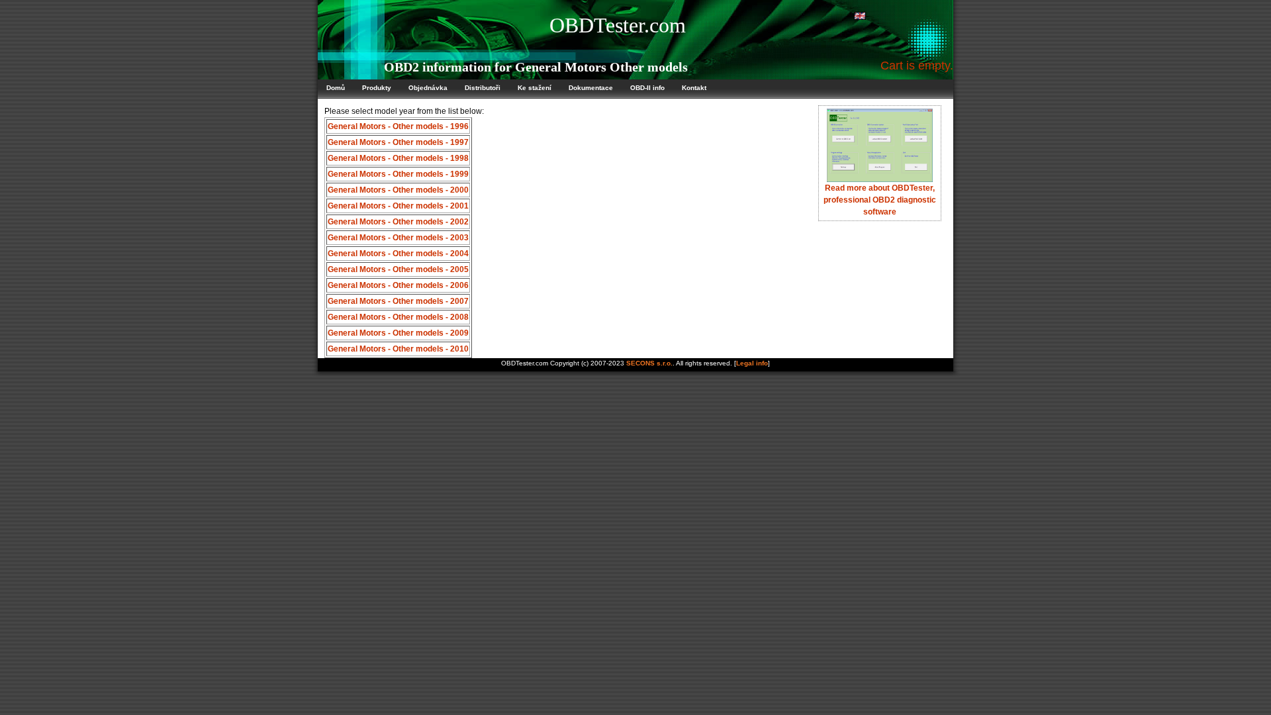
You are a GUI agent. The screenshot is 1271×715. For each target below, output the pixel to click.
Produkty (376, 87)
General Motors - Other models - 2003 (398, 237)
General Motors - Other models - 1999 (398, 174)
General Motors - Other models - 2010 (398, 349)
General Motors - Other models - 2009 (398, 333)
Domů (335, 87)
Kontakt (694, 87)
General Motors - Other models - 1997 (398, 142)
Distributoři (482, 87)
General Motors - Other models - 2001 (398, 206)
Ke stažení (534, 87)
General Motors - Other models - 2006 (398, 285)
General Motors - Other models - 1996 (398, 126)
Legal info (752, 363)
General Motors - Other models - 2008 (398, 317)
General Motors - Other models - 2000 (398, 190)
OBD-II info (647, 87)
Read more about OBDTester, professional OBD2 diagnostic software (880, 199)
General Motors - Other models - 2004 (398, 253)
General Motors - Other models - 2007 (398, 301)
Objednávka (427, 87)
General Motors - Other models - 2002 (398, 221)
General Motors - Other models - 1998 (398, 158)
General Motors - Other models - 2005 (398, 269)
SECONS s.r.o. (649, 363)
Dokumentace (591, 87)
